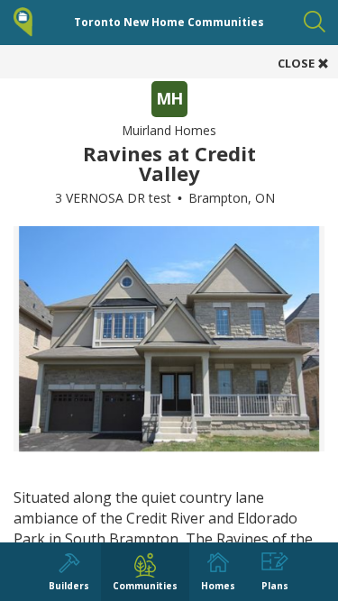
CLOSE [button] (297, 63)
